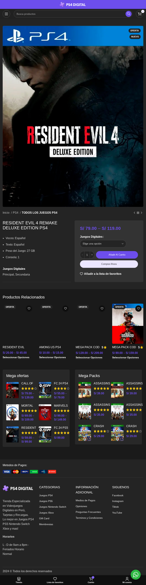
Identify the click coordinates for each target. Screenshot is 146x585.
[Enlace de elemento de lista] (54, 495)
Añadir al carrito (117, 254)
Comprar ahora (109, 264)
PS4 (16, 212)
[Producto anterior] (134, 213)
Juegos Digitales (91, 236)
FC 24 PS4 (61, 383)
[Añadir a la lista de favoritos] (29, 308)
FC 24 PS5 (61, 427)
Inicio (6, 212)
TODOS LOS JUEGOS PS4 (39, 212)
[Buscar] (129, 14)
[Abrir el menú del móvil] (6, 13)
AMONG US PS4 (50, 347)
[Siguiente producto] (141, 213)
